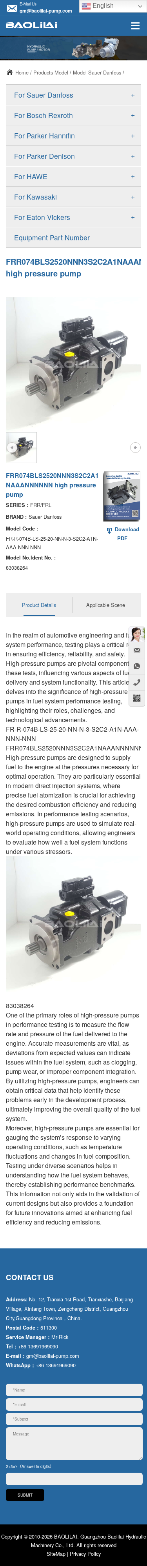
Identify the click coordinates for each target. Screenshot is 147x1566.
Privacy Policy (85, 1553)
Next (135, 447)
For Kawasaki (35, 197)
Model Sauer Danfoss (97, 72)
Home (22, 72)
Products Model (50, 72)
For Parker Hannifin (44, 135)
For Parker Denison (44, 156)
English (102, 5)
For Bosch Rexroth (43, 115)
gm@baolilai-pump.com (46, 10)
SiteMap (56, 1553)
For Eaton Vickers (42, 217)
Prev (12, 447)
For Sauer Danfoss (43, 95)
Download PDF (126, 534)
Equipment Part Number (52, 237)
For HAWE (30, 176)
